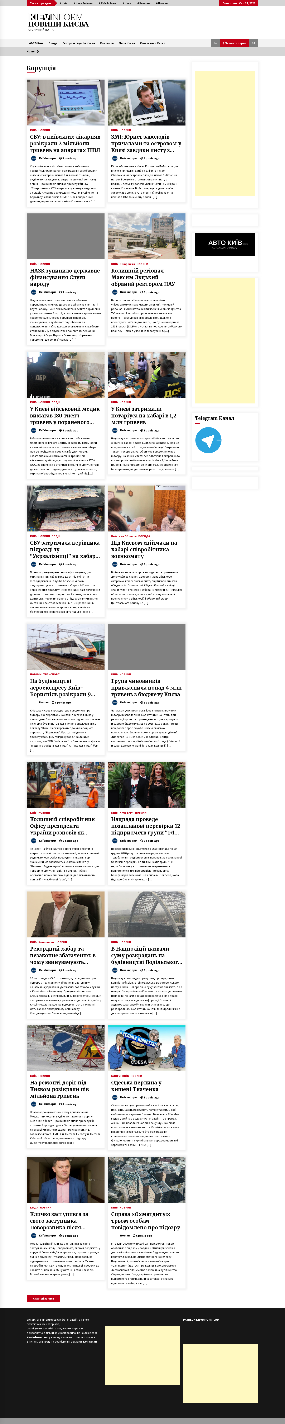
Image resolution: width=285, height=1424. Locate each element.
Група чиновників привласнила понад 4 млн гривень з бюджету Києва (146, 688)
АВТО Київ (36, 43)
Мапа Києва (127, 43)
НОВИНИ (44, 130)
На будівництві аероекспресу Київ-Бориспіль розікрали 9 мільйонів (60, 688)
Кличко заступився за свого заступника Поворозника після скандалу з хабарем (59, 1221)
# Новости (143, 3)
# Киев (127, 3)
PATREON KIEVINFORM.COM (201, 1319)
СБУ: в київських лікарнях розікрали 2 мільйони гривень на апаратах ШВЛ (65, 143)
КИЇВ (33, 130)
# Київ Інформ (107, 3)
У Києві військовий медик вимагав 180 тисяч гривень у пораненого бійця (65, 416)
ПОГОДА (144, 536)
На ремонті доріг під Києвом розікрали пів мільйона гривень (59, 1089)
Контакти (107, 43)
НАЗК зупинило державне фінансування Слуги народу (65, 277)
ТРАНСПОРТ (51, 674)
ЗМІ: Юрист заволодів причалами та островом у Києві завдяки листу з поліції (146, 144)
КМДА (34, 1207)
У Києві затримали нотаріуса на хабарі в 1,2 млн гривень (144, 416)
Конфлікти (127, 263)
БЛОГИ (116, 1075)
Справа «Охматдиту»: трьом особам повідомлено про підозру (145, 1221)
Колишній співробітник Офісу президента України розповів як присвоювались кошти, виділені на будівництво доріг (63, 826)
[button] (215, 43)
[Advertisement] (225, 133)
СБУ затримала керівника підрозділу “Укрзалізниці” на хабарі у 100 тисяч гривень (65, 550)
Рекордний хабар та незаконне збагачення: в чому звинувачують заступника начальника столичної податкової (63, 956)
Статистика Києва (152, 43)
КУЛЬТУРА (126, 812)
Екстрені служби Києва (79, 43)
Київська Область (124, 536)
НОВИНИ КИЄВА (58, 24)
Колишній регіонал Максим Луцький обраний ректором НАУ (143, 277)
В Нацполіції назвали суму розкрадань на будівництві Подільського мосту (146, 956)
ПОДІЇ (56, 402)
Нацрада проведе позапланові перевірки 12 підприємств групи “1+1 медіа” (145, 826)
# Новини (162, 3)
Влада (53, 43)
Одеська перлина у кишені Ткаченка (136, 1086)
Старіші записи (43, 1298)
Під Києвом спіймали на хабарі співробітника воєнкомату (144, 549)
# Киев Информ (83, 3)
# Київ (63, 3)
